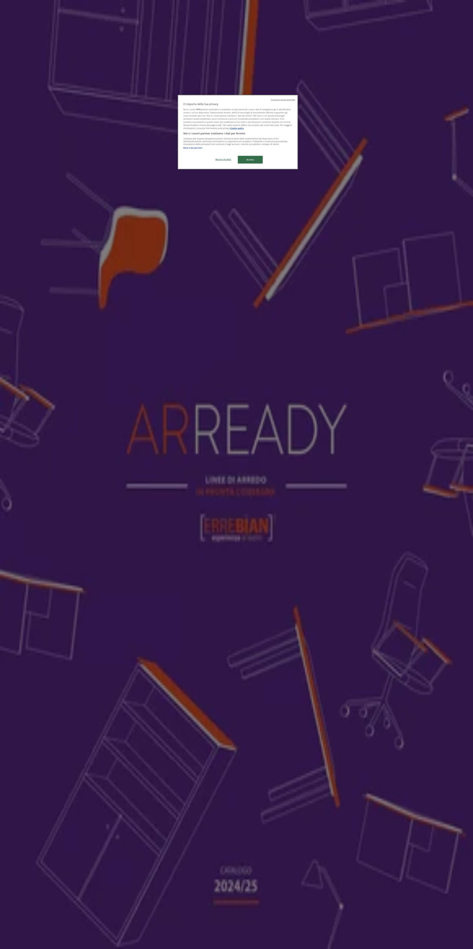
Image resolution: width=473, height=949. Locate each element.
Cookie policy (237, 128)
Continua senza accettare (283, 99)
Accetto (250, 159)
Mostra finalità (223, 159)
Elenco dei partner (193, 147)
